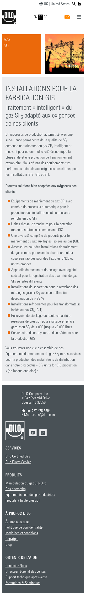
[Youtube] (33, 432)
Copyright (11, 539)
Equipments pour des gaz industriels (30, 495)
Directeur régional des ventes (25, 571)
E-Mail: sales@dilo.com (38, 415)
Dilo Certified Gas (17, 456)
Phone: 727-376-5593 (36, 411)
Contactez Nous (16, 566)
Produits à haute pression (22, 500)
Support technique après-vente (26, 577)
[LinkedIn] (43, 432)
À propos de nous (17, 522)
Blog (8, 544)
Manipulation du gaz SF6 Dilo (25, 483)
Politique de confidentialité (24, 527)
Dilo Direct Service (18, 462)
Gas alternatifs (15, 489)
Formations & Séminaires (22, 583)
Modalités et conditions (21, 533)
